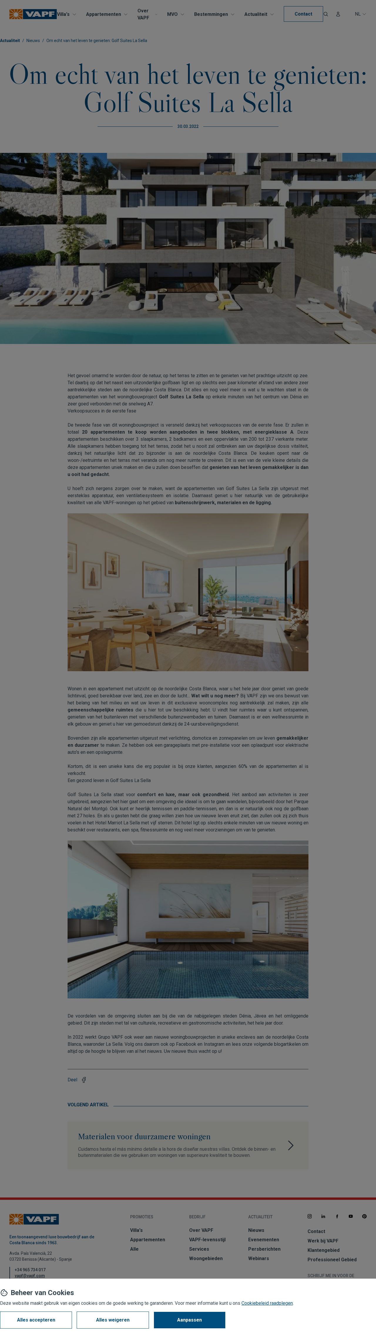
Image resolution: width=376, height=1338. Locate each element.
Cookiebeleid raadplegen (267, 1303)
